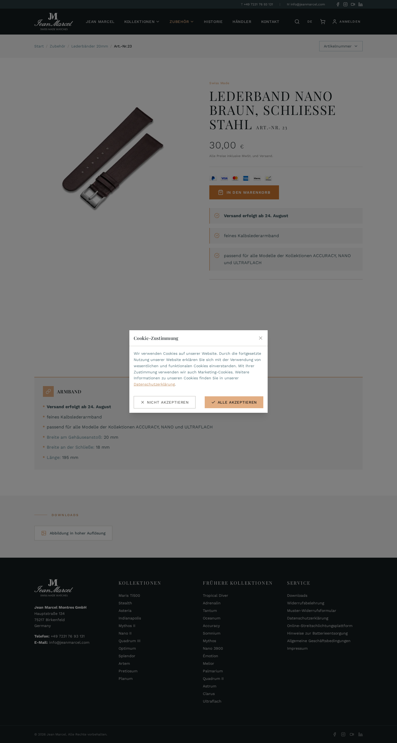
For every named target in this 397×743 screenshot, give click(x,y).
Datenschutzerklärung (154, 384)
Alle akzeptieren (237, 402)
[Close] (260, 338)
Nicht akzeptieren (168, 402)
